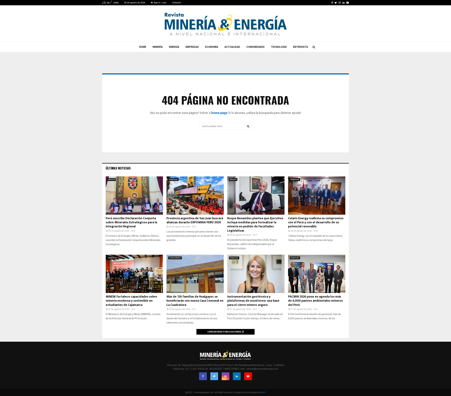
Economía (211, 47)
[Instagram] (225, 376)
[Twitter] (214, 376)
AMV (263, 392)
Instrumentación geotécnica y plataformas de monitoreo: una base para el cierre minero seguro (253, 301)
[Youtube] (248, 376)
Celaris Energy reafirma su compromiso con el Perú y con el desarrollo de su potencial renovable (316, 222)
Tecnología (279, 47)
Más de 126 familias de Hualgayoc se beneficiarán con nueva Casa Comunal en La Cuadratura (194, 301)
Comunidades (255, 47)
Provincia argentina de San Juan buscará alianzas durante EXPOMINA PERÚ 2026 (194, 220)
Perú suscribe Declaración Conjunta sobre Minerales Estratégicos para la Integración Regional (131, 222)
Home (142, 47)
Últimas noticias (118, 168)
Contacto (176, 2)
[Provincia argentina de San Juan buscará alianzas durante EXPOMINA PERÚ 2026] (195, 195)
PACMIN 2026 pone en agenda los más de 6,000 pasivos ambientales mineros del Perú (315, 301)
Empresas (192, 47)
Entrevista (300, 47)
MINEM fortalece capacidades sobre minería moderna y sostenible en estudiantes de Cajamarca (131, 301)
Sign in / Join (159, 2)
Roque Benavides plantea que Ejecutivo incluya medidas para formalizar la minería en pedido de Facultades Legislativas (255, 224)
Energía (174, 47)
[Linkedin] (237, 376)
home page (219, 113)
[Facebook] (203, 376)
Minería (158, 47)
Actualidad (232, 47)
